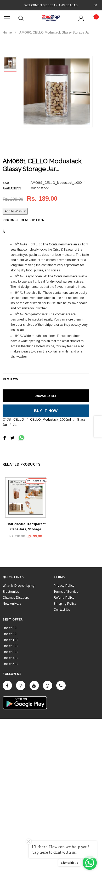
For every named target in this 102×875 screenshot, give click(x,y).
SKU (6, 182)
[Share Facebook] (5, 437)
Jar (15, 425)
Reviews (10, 379)
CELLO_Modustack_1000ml (50, 419)
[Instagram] (20, 685)
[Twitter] (12, 437)
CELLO (18, 419)
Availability (12, 188)
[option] (57, 91)
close (95, 5)
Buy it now (46, 411)
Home (7, 32)
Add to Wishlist (15, 211)
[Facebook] (7, 685)
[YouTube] (34, 685)
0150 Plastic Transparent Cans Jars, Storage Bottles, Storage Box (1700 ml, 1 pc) (25, 527)
